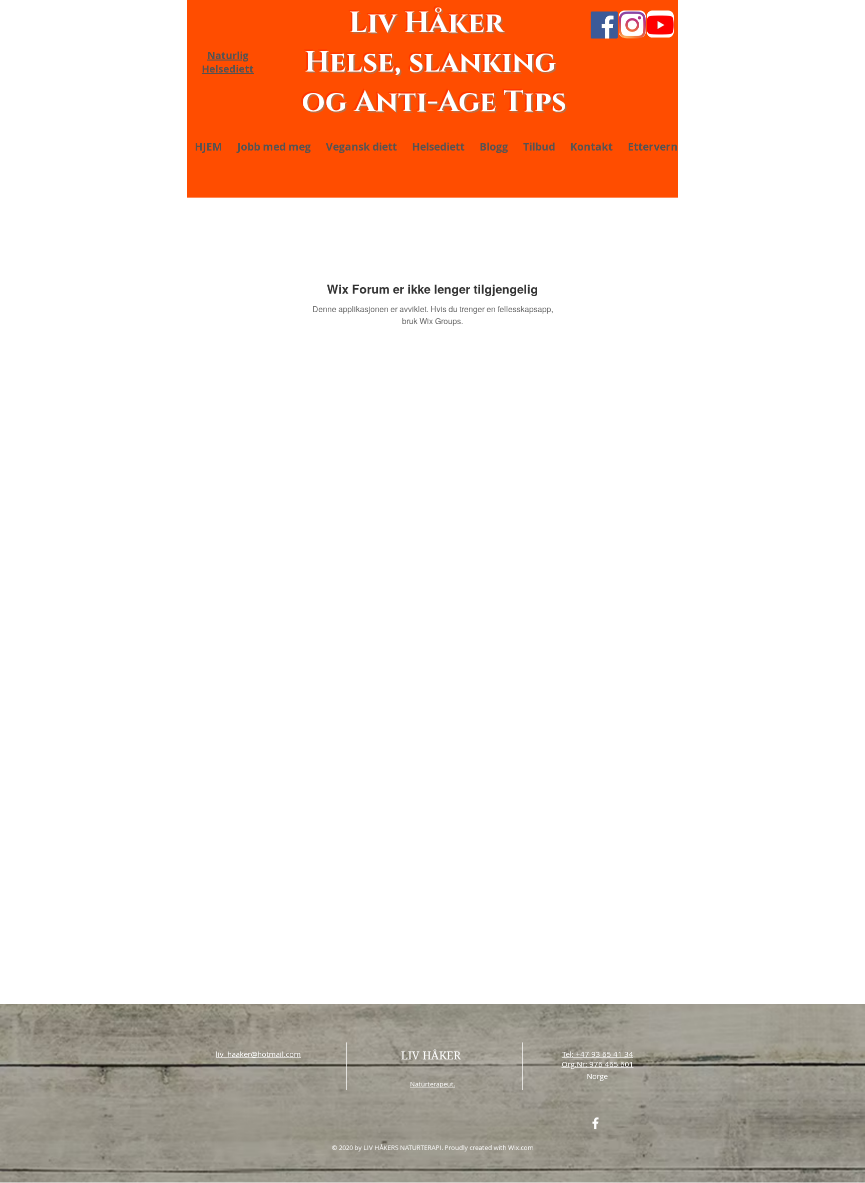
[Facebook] (604, 25)
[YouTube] (660, 25)
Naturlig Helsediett (228, 62)
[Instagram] (632, 25)
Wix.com (521, 1147)
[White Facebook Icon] (595, 1123)
